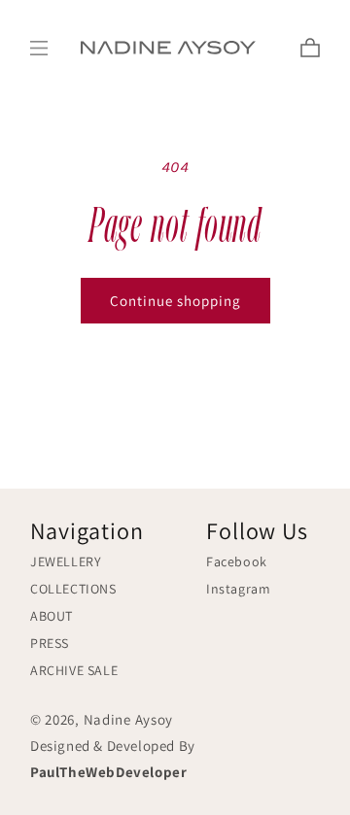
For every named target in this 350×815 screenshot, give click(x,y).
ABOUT (51, 616)
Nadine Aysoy (128, 719)
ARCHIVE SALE (74, 670)
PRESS (49, 643)
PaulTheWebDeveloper (108, 772)
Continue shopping (175, 300)
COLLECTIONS (73, 588)
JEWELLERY (65, 561)
